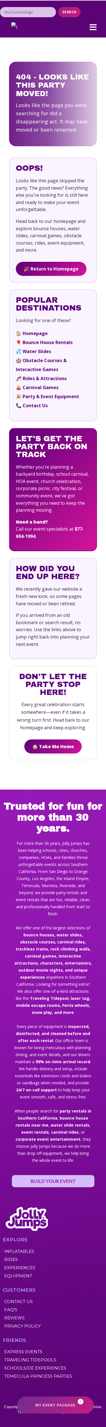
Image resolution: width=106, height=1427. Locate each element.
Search (69, 12)
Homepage (35, 333)
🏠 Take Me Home (53, 746)
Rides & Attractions (45, 378)
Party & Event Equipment (51, 396)
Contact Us (35, 405)
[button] (93, 27)
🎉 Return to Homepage (51, 269)
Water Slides (37, 351)
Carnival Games (41, 387)
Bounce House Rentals (48, 342)
